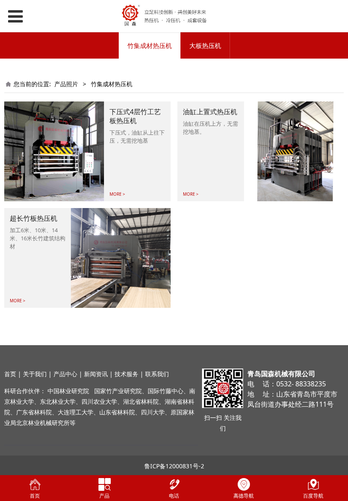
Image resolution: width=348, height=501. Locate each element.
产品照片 (66, 84)
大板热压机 (205, 45)
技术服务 (126, 374)
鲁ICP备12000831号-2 (174, 466)
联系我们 (157, 374)
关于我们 (35, 374)
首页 (10, 374)
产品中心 (65, 374)
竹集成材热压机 (149, 45)
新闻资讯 (96, 374)
